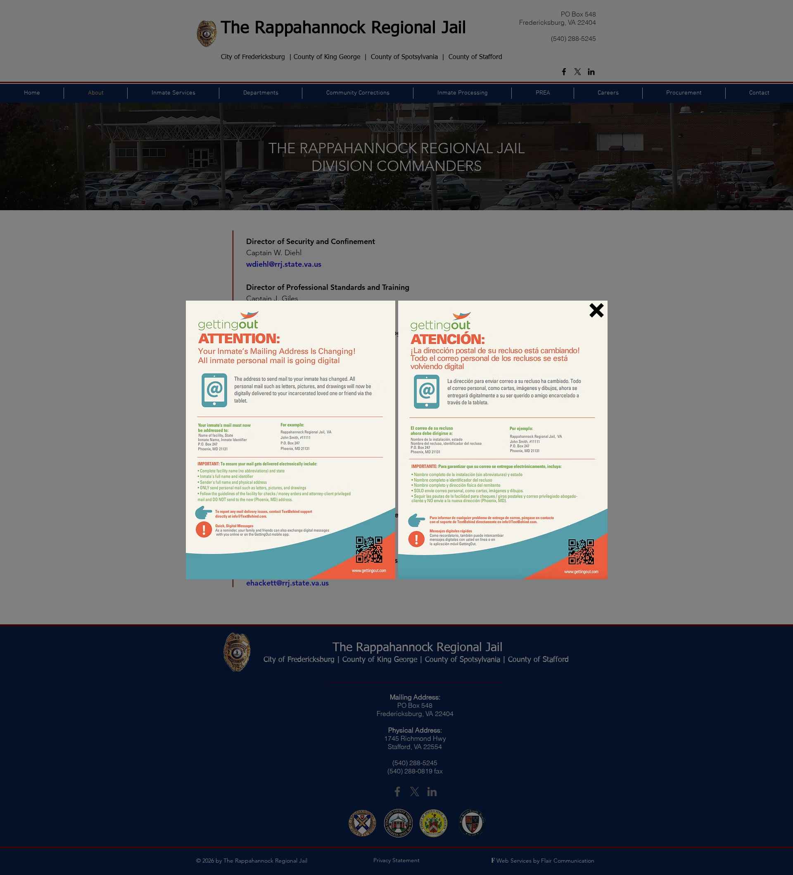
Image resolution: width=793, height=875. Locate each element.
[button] (596, 310)
